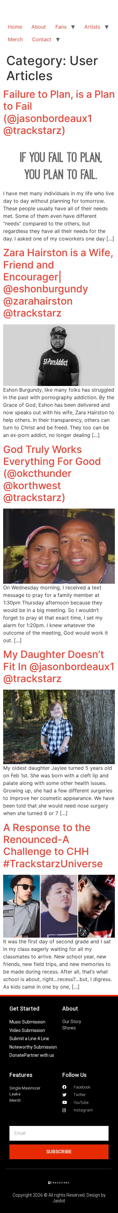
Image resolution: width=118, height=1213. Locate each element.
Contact (41, 39)
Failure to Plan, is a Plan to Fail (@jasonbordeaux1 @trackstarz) (59, 112)
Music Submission (27, 1021)
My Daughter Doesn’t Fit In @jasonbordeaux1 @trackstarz (59, 666)
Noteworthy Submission (33, 1047)
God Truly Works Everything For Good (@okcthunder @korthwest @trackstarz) (52, 473)
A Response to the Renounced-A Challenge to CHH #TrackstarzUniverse (53, 845)
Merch (15, 39)
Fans (60, 27)
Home (15, 27)
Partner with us (39, 1055)
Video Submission (27, 1030)
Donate (16, 1055)
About (38, 27)
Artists (92, 27)
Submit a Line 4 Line (29, 1038)
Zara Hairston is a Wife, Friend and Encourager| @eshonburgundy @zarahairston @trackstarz (58, 282)
